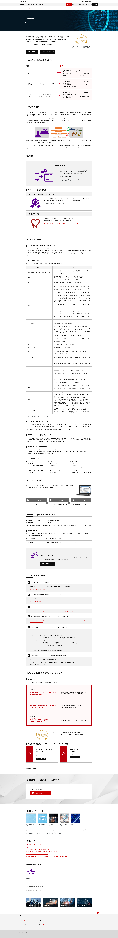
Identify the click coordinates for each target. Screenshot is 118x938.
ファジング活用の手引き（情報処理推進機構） (36, 849)
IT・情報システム (61, 833)
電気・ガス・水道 (81, 830)
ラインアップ (68, 4)
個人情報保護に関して (78, 935)
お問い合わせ (97, 932)
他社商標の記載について (95, 935)
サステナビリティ (23, 924)
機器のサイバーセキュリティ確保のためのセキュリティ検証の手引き (41, 851)
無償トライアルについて (35, 601)
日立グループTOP (23, 932)
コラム (91, 4)
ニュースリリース (23, 922)
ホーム (21, 8)
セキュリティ (61, 830)
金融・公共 (39, 833)
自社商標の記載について (86, 935)
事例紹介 (79, 4)
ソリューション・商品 (26, 8)
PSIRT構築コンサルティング (35, 846)
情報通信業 (31, 833)
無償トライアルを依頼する (47, 51)
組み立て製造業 (71, 830)
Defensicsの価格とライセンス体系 (38, 589)
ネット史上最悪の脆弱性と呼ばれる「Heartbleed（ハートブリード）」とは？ (61, 223)
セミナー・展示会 (85, 4)
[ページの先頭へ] (98, 913)
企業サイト (22, 918)
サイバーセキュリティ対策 (33, 830)
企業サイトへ (95, 4)
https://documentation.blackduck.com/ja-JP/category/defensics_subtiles (59, 611)
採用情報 (21, 928)
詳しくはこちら (40, 758)
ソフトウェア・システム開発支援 (48, 830)
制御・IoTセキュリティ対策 (35, 844)
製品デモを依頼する (32, 51)
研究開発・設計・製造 (49, 833)
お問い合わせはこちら (40, 793)
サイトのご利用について (69, 935)
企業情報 (21, 920)
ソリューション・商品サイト (44, 918)
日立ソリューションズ (24, 915)
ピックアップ (74, 4)
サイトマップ (90, 932)
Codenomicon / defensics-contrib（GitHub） (37, 853)
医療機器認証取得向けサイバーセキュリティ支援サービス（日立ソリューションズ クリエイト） (47, 856)
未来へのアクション (24, 926)
